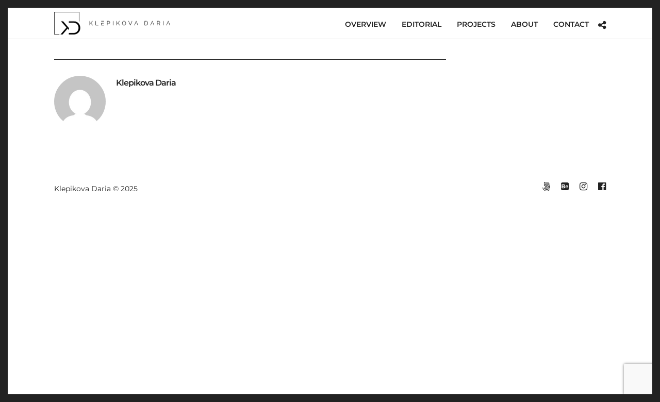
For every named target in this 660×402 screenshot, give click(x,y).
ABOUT (524, 24)
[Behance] (564, 186)
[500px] (546, 186)
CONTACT (571, 24)
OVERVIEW (365, 24)
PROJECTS (476, 24)
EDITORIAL (421, 24)
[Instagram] (583, 186)
